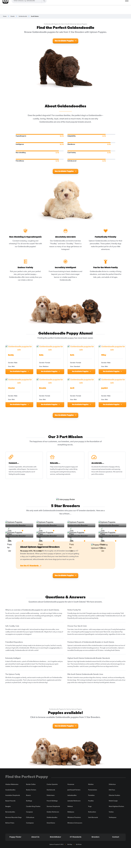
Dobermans (50, 795)
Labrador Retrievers (73, 801)
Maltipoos (70, 812)
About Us (35, 837)
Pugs (89, 806)
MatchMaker (55, 837)
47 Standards (75, 837)
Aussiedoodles (10, 790)
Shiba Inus (112, 784)
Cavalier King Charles (33, 806)
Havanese (70, 784)
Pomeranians (92, 790)
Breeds (12, 16)
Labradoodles (72, 795)
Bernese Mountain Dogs (13, 817)
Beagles (8, 806)
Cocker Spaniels (52, 784)
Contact (115, 837)
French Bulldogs (52, 801)
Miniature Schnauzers (74, 823)
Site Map (69, 844)
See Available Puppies (64, 41)
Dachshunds (51, 790)
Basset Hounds (10, 801)
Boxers (28, 795)
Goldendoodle (23, 16)
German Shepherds (53, 806)
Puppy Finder (15, 837)
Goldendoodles (52, 817)
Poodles (91, 801)
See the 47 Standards (29, 566)
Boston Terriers (31, 790)
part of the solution (97, 474)
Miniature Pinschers (74, 817)
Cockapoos (30, 823)
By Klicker (79, 844)
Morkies (91, 784)
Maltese (70, 806)
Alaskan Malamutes (11, 784)
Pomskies (91, 795)
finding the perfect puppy (17, 474)
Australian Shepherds (12, 795)
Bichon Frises (9, 823)
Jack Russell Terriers (73, 790)
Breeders (95, 837)
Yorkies (111, 812)
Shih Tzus (112, 790)
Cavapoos (29, 812)
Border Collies (31, 784)
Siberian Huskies (114, 795)
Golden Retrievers (53, 812)
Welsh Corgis (113, 801)
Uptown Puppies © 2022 (56, 844)
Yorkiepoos (112, 817)
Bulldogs (29, 801)
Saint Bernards (93, 817)
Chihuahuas (30, 817)
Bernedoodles (10, 812)
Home (4, 16)
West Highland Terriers (116, 806)
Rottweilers (92, 812)
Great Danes (51, 823)
